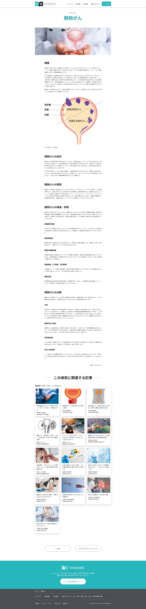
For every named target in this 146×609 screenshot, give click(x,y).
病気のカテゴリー (95, 4)
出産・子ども (88, 596)
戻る (58, 548)
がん (74, 596)
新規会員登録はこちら (74, 581)
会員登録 (107, 4)
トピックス (70, 4)
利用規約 (37, 603)
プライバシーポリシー (47, 603)
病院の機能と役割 (98, 596)
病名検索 (85, 4)
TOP (37, 591)
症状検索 (78, 4)
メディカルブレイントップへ (88, 548)
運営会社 (65, 603)
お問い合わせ (57, 603)
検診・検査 (80, 596)
